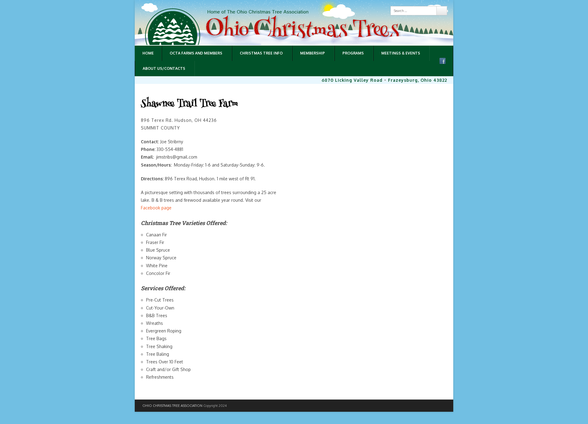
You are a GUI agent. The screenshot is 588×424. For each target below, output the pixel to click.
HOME (148, 53)
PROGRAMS (353, 53)
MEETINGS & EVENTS (400, 53)
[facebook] (442, 61)
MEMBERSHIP (312, 53)
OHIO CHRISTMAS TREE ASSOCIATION (172, 405)
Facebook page (156, 207)
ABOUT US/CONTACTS (164, 68)
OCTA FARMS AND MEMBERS (196, 53)
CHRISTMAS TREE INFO (261, 53)
